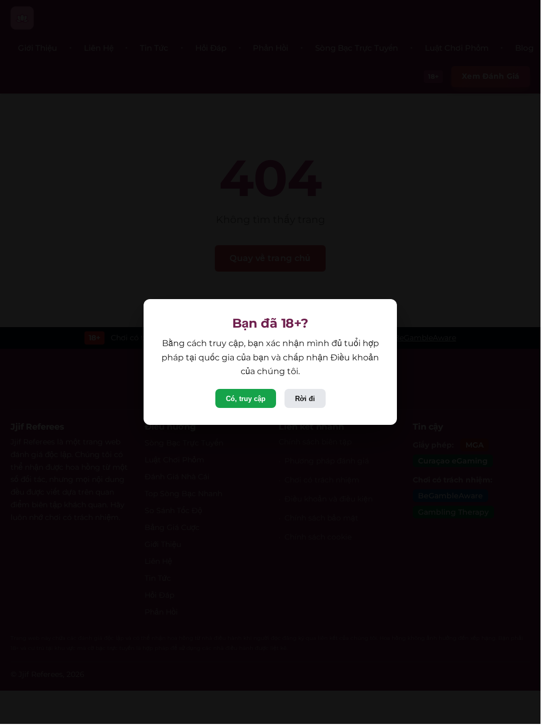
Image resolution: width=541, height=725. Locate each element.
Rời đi (305, 399)
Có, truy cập (245, 399)
